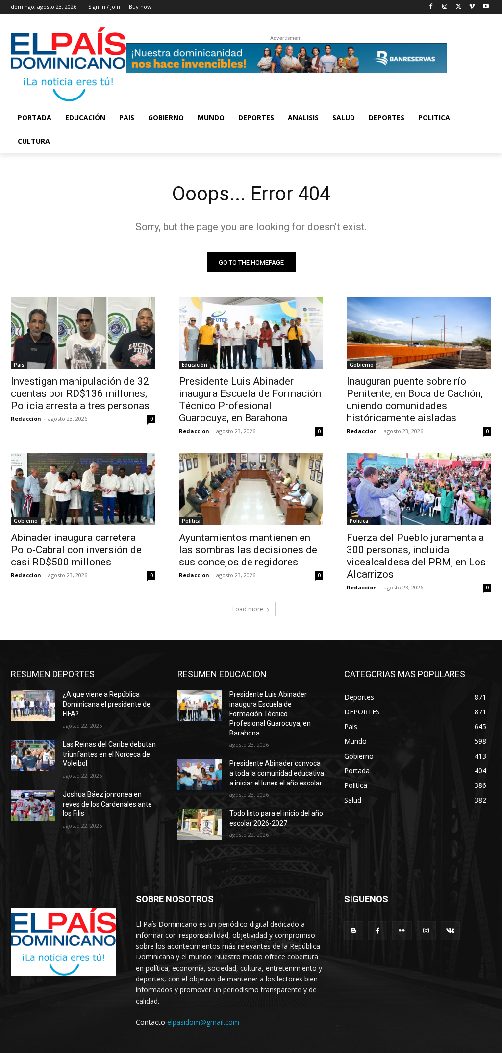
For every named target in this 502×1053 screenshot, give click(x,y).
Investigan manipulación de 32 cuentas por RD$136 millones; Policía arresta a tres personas (80, 393)
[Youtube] (485, 7)
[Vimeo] (471, 7)
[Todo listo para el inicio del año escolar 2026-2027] (199, 824)
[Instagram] (445, 7)
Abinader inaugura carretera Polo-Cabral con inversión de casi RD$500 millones (76, 550)
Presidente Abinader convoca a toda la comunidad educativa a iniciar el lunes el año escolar (276, 772)
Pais (19, 364)
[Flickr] (401, 930)
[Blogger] (353, 930)
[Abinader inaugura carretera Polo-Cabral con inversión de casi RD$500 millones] (83, 489)
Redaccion (26, 418)
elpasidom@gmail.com (203, 1022)
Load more (247, 609)
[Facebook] (431, 7)
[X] (458, 7)
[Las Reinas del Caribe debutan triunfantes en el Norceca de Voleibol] (33, 755)
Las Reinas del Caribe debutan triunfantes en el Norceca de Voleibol (109, 753)
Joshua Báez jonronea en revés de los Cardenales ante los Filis (107, 803)
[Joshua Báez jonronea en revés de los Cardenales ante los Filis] (33, 805)
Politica (191, 520)
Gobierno (362, 364)
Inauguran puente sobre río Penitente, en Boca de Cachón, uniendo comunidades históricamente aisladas (415, 399)
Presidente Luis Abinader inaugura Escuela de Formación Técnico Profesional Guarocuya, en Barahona (250, 399)
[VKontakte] (450, 930)
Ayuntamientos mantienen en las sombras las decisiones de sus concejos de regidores (248, 550)
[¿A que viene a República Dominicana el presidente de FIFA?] (33, 705)
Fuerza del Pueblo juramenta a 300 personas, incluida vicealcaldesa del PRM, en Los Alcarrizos (416, 556)
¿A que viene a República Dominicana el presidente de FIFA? (107, 703)
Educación (194, 364)
